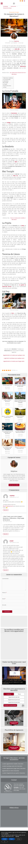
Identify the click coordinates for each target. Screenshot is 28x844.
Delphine (16, 41)
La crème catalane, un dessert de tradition (20, 431)
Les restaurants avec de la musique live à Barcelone (7, 432)
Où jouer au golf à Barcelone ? (20, 417)
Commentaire (5, 578)
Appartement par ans (14, 697)
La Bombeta (5, 81)
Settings (18, 839)
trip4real (12, 495)
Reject (11, 839)
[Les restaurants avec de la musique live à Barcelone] (7, 426)
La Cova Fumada (6, 79)
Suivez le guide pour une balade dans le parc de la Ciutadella (20, 401)
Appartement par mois (14, 699)
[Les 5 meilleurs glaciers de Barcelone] (20, 380)
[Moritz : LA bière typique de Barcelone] (7, 411)
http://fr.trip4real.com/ (8, 506)
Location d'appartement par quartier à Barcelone (13, 773)
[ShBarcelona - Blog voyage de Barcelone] (14, 3)
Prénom (4, 592)
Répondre (6, 510)
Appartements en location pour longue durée (13, 361)
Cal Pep (4, 87)
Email (4, 598)
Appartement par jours (14, 702)
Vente (19, 694)
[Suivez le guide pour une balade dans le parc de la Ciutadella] (20, 395)
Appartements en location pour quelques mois (14, 355)
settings (17, 836)
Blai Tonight (5, 82)
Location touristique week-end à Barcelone (12, 766)
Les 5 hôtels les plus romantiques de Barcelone (7, 448)
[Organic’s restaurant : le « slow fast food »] (20, 442)
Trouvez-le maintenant (10, 705)
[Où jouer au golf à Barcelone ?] (20, 411)
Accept (4, 839)
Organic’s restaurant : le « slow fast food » (20, 448)
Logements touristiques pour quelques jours (14, 358)
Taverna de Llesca (7, 85)
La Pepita (5, 84)
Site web (4, 605)
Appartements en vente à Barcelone (10, 770)
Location (8, 694)
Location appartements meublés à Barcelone (12, 763)
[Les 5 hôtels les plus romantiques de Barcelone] (7, 442)
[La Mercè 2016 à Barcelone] (7, 395)
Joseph (11, 541)
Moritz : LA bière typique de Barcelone (7, 417)
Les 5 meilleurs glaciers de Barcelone (20, 386)
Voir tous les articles (14, 485)
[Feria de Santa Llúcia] (7, 380)
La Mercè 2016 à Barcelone (7, 400)
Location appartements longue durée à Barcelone (13, 768)
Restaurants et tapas (14, 12)
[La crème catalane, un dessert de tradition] (20, 426)
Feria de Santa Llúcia (7, 385)
